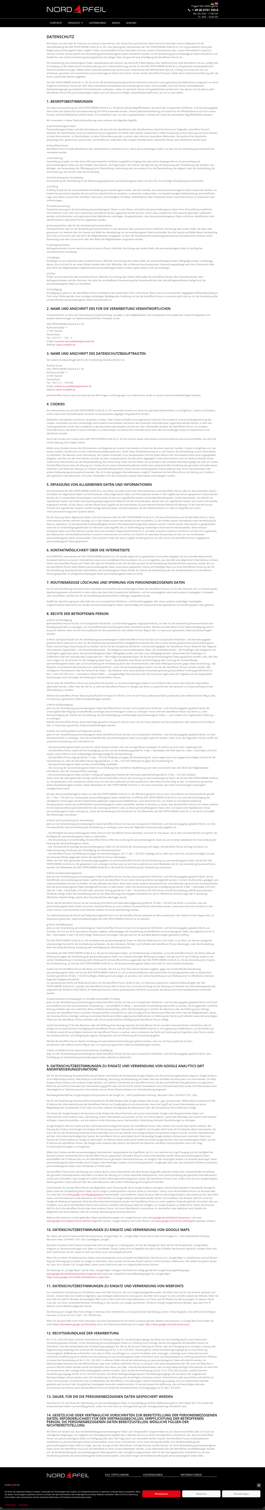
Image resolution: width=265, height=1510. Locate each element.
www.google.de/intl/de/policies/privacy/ (169, 1217)
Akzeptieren (161, 1493)
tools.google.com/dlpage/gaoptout (85, 1194)
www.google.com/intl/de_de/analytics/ (176, 1220)
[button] (258, 1485)
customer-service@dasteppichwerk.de (74, 341)
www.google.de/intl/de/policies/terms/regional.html (74, 1273)
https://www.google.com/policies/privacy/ (167, 1324)
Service (116, 22)
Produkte (74, 22)
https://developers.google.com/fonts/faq (74, 1324)
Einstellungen (241, 1493)
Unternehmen (97, 22)
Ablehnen (201, 1493)
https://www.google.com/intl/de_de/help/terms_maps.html (78, 1277)
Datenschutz (10, 1504)
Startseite (56, 22)
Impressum (23, 1504)
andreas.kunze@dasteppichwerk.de (73, 386)
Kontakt (131, 22)
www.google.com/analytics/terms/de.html (69, 1220)
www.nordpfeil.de (65, 344)
